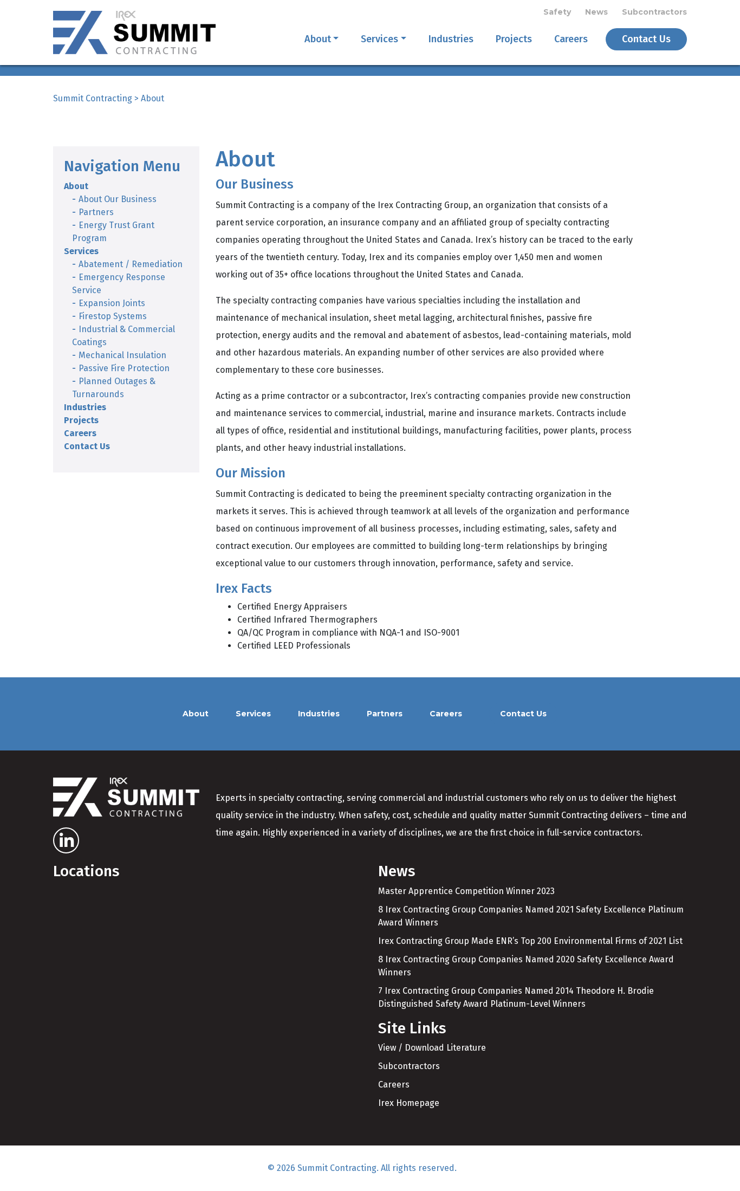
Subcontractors (654, 12)
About (317, 39)
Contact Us (646, 39)
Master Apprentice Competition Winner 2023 (466, 891)
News (596, 12)
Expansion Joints (112, 303)
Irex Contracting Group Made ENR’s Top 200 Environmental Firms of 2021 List (530, 941)
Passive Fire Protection (124, 368)
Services (379, 39)
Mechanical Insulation (122, 355)
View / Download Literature (432, 1048)
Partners (96, 212)
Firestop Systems (113, 316)
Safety (557, 12)
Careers (571, 39)
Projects (514, 39)
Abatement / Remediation (131, 264)
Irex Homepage (408, 1103)
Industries (451, 39)
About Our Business (118, 199)
